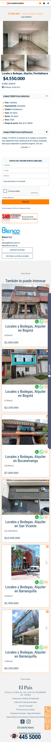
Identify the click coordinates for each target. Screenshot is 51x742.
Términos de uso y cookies (25, 710)
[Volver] (3, 3)
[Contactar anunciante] (46, 322)
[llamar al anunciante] (47, 709)
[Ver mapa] (47, 727)
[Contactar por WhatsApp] (47, 715)
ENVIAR (25, 202)
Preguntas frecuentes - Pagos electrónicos (25, 713)
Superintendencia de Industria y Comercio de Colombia (25, 717)
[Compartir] (48, 3)
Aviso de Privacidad (25, 706)
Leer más (24, 147)
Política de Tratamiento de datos (21, 208)
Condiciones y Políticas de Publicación (25, 698)
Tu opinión (49, 369)
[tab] (25, 96)
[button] (25, 96)
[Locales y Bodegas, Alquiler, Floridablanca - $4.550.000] (25, 38)
